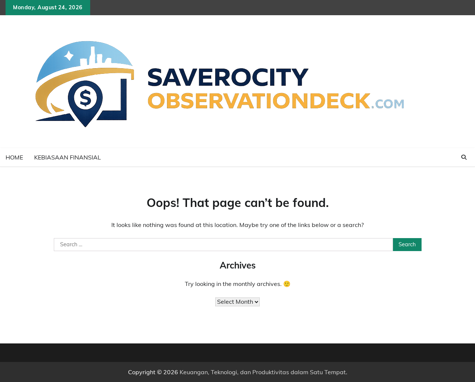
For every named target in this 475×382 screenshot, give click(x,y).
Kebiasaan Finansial (67, 157)
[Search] (463, 157)
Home (14, 157)
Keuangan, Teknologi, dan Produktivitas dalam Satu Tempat (263, 372)
